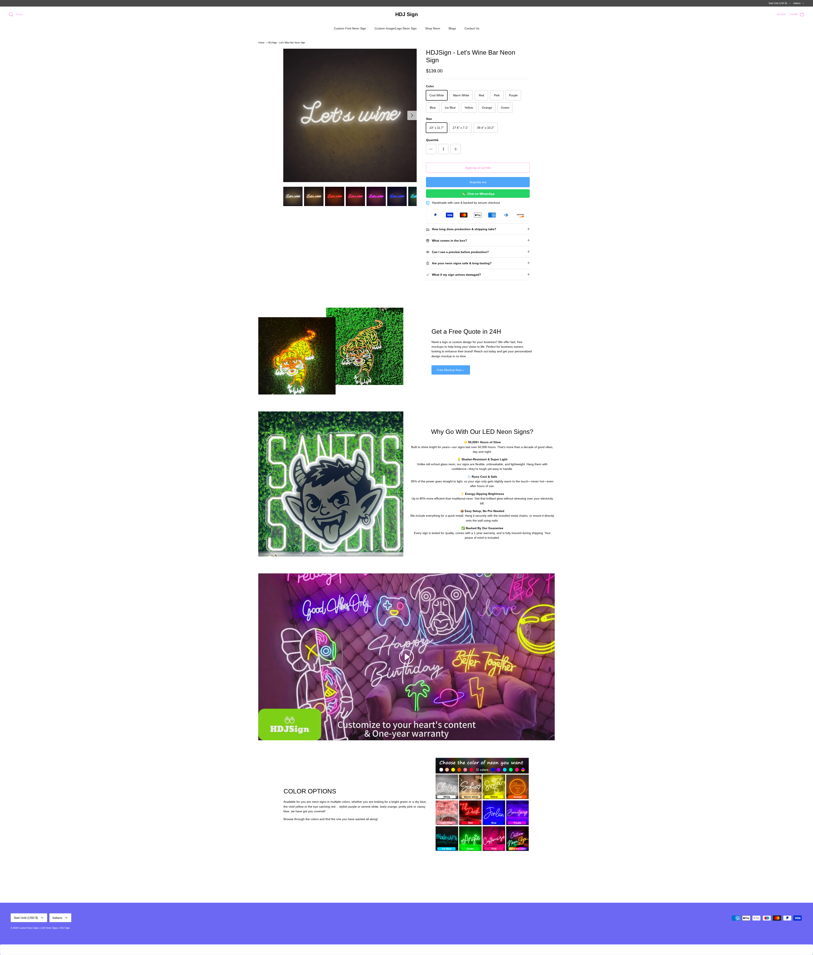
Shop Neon (432, 28)
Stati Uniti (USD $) (778, 3)
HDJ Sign (65, 928)
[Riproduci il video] (406, 656)
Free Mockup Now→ (451, 370)
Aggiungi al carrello (478, 167)
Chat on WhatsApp (480, 193)
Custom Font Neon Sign (350, 28)
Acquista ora (478, 182)
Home (261, 43)
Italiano (797, 3)
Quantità (432, 140)
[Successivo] (412, 115)
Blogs (452, 28)
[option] (350, 115)
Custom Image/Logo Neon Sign (396, 28)
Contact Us (472, 28)
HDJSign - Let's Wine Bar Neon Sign (286, 43)
